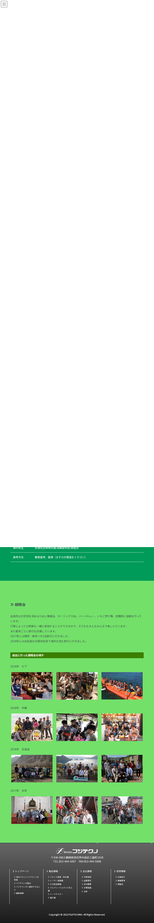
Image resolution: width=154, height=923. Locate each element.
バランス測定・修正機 (59, 877)
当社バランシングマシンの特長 (26, 878)
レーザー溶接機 (56, 880)
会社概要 (87, 884)
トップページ (22, 871)
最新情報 (20, 893)
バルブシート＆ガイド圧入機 (60, 889)
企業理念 (87, 880)
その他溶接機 (55, 884)
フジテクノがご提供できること (27, 888)
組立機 (53, 897)
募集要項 (121, 880)
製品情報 (53, 871)
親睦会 (120, 884)
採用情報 (120, 871)
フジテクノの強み (23, 883)
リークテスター (56, 894)
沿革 (86, 891)
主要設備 (87, 887)
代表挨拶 (87, 877)
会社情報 (87, 871)
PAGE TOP (144, 889)
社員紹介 (121, 877)
